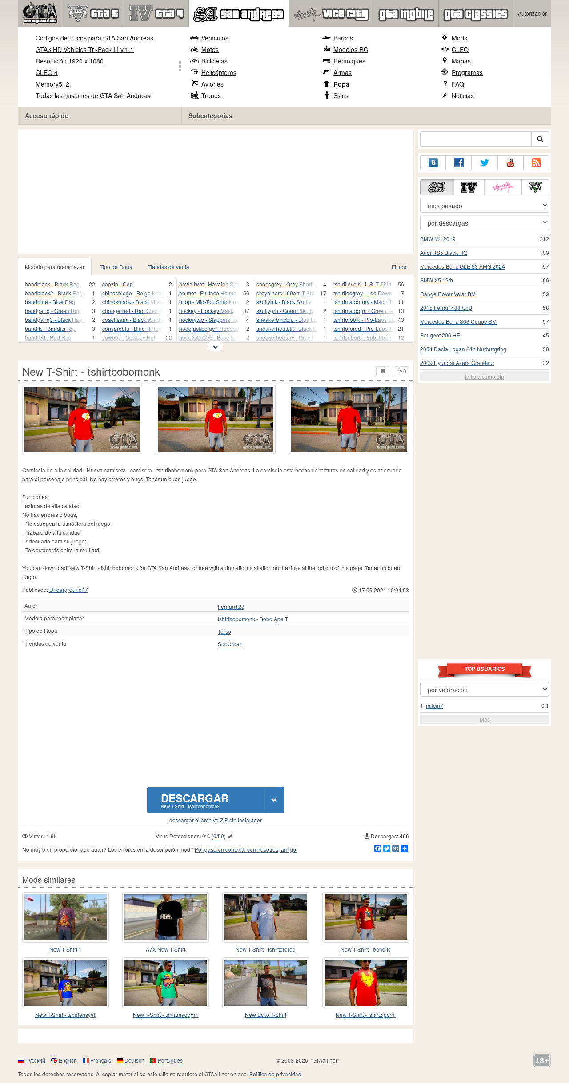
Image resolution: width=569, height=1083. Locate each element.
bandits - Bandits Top (50, 328)
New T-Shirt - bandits (366, 949)
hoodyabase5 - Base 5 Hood (209, 337)
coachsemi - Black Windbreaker (133, 319)
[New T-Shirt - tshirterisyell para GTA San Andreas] (65, 982)
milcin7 (434, 705)
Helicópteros (218, 72)
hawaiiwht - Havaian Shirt (209, 284)
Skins (341, 95)
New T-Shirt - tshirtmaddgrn (166, 1014)
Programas (467, 72)
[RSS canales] (536, 162)
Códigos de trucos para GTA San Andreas (94, 37)
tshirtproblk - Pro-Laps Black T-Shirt (364, 319)
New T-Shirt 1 (65, 949)
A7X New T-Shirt (165, 949)
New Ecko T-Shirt (265, 1014)
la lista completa (484, 376)
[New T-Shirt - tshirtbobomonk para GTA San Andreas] (82, 419)
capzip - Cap (117, 284)
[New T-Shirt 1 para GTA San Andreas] (65, 917)
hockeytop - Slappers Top (209, 319)
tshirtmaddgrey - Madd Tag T (364, 301)
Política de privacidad (275, 1074)
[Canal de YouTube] (510, 162)
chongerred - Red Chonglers (133, 310)
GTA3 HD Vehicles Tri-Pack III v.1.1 (85, 49)
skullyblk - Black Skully (283, 301)
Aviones (212, 83)
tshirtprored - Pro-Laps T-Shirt (364, 328)
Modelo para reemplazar (54, 266)
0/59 (218, 836)
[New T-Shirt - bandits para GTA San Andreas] (365, 917)
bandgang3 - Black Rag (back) (55, 319)
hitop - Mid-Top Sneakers (209, 301)
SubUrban (230, 644)
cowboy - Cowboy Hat (128, 337)
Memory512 (52, 83)
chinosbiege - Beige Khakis (133, 293)
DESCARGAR (194, 799)
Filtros (399, 266)
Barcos (343, 37)
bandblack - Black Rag (52, 284)
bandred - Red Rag (48, 337)
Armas (342, 72)
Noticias (463, 95)
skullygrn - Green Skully (285, 310)
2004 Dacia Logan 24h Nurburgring (463, 349)
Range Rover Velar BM (448, 294)
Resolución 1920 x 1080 (70, 60)
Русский (35, 1060)
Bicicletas (214, 60)
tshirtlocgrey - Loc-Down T (364, 293)
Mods (459, 37)
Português (170, 1060)
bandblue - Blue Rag (50, 301)
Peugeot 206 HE (440, 335)
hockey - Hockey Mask (206, 310)
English (68, 1060)
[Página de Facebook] (459, 162)
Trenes (211, 95)
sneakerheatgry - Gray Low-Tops (287, 337)
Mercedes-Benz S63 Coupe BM (458, 321)
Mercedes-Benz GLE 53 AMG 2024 (462, 266)
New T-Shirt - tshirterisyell (65, 1014)
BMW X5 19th (436, 280)
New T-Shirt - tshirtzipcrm (366, 1014)
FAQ (458, 83)
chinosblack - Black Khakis (133, 301)
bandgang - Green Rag (53, 310)
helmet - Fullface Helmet (208, 293)
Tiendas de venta (168, 266)
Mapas (461, 60)
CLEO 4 (47, 72)
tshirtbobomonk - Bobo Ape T (253, 619)
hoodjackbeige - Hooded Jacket (209, 328)
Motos (210, 49)
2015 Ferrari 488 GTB (446, 307)
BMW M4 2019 (438, 238)
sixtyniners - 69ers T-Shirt (286, 293)
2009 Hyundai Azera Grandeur (457, 362)
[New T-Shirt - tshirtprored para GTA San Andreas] (265, 917)
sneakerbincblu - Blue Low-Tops (287, 319)
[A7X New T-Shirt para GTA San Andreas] (165, 917)
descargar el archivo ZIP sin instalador (215, 820)
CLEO (460, 49)
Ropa (341, 83)
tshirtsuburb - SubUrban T (364, 337)
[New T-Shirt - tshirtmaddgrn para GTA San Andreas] (165, 982)
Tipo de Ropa (116, 266)
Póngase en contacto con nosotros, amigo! (246, 849)
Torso (224, 631)
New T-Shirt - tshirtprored (266, 949)
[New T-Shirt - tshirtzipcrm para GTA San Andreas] (365, 982)
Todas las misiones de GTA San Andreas (93, 95)
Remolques (349, 60)
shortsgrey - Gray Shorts (285, 284)
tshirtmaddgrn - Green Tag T (364, 310)
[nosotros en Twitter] (484, 162)
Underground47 (68, 589)
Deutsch (134, 1060)
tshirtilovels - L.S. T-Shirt (362, 284)
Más (485, 719)
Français (100, 1060)
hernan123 (231, 606)
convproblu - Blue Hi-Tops (133, 328)
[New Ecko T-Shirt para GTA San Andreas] (265, 982)
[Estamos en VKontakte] (433, 162)
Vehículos (214, 37)
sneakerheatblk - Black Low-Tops (287, 328)
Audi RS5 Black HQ (443, 252)
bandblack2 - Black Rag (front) (55, 293)
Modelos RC (350, 49)
